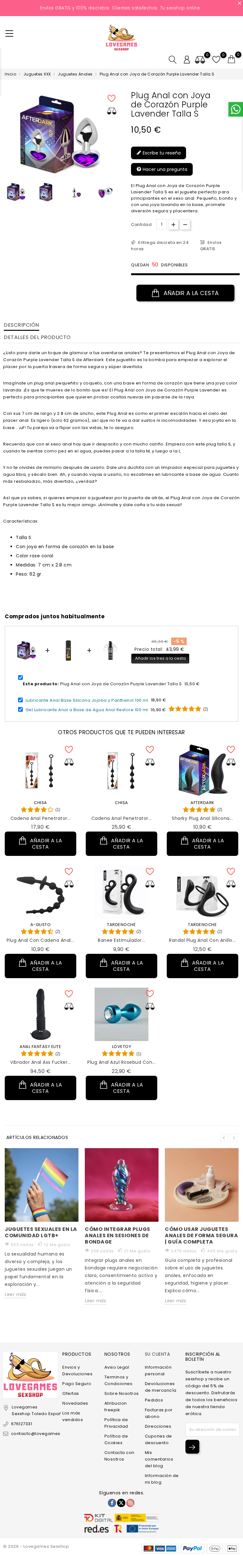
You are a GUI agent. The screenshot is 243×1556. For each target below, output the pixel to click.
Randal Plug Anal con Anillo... (202, 940)
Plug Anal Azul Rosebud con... (121, 1062)
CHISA (40, 803)
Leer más (15, 1294)
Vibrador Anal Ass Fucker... (40, 1062)
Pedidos (154, 1400)
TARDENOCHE (121, 925)
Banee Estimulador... (121, 940)
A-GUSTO (40, 925)
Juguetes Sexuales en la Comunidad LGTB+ (41, 1232)
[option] (16, 192)
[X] (121, 1503)
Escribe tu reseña (161, 153)
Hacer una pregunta (164, 169)
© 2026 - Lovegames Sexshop (36, 1546)
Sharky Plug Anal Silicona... (202, 818)
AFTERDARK (202, 803)
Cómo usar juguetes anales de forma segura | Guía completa (201, 1235)
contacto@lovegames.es (39, 1434)
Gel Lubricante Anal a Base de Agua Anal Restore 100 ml (87, 710)
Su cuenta (157, 1354)
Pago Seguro (76, 1384)
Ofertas (70, 1393)
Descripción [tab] (21, 325)
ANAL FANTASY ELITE (40, 1047)
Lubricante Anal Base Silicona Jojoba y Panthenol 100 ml (87, 700)
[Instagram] (130, 1503)
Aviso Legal (116, 1367)
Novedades (75, 1403)
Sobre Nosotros (121, 1393)
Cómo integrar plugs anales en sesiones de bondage (117, 1235)
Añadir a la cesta (190, 293)
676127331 (21, 1424)
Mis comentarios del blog (159, 1459)
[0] (231, 59)
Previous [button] (6, 194)
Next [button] (234, 1138)
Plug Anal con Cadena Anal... (40, 940)
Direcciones (158, 1426)
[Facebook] (112, 1503)
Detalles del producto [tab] (37, 337)
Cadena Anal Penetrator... (40, 818)
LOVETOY (121, 1047)
